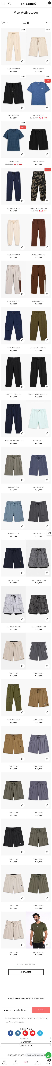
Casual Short (38, 69)
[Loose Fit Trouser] (38, 232)
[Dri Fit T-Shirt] (38, 93)
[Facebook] (10, 1033)
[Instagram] (18, 1033)
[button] (24, 22)
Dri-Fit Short (14, 673)
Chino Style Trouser (38, 348)
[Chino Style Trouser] (38, 325)
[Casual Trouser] (13, 46)
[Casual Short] (38, 46)
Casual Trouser (13, 69)
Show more (26, 972)
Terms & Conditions (16, 1022)
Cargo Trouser (13, 301)
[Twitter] (40, 1033)
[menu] (2, 3)
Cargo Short (38, 441)
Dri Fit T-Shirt (38, 115)
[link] (15, 1062)
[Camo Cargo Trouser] (38, 186)
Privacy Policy (43, 1018)
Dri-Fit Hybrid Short (38, 580)
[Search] (9, 3)
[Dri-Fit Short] (13, 651)
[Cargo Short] (38, 418)
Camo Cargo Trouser (38, 208)
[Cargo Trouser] (13, 279)
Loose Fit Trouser (38, 255)
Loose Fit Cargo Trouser (38, 394)
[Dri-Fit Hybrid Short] (38, 558)
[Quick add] (22, 61)
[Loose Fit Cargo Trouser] (38, 372)
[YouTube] (32, 1033)
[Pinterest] (25, 1033)
